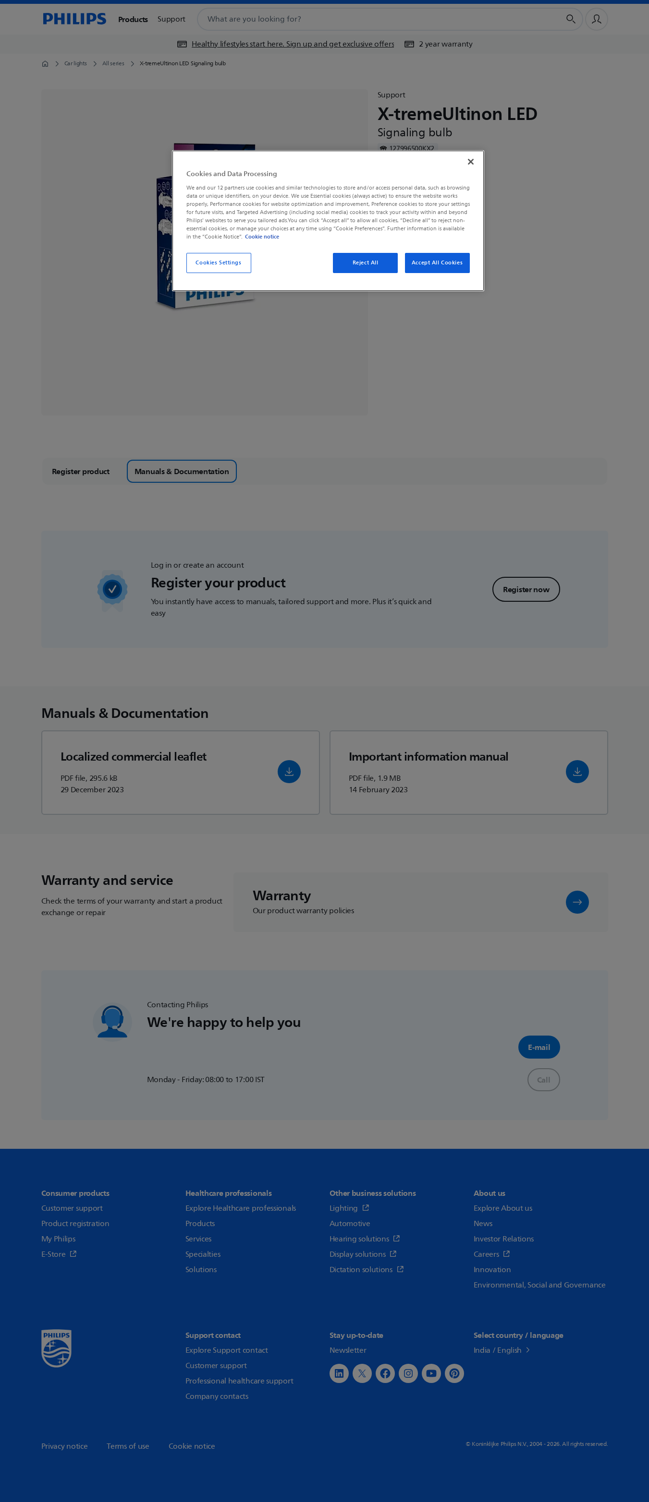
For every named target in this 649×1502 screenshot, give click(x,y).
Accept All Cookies (437, 262)
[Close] (470, 161)
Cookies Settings (218, 262)
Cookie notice (262, 236)
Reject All (366, 262)
